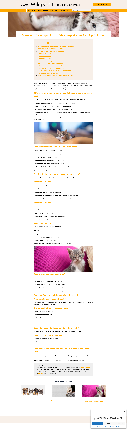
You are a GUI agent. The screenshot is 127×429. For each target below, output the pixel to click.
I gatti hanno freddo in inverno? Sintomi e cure (63, 400)
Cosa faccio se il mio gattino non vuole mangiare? (52, 68)
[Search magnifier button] (74, 10)
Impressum (117, 426)
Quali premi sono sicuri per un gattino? (49, 73)
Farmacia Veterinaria (42, 10)
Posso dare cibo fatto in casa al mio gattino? (50, 66)
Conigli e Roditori (54, 10)
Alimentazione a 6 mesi (45, 58)
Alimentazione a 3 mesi (45, 56)
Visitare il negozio (102, 4)
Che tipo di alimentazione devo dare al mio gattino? (51, 51)
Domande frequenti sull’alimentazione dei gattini (50, 63)
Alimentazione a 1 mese (45, 53)
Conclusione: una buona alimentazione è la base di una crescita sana (55, 75)
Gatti (33, 10)
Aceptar (97, 423)
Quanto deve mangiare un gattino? (46, 61)
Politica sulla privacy (101, 426)
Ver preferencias (120, 423)
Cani (29, 10)
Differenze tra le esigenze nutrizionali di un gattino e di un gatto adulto (56, 46)
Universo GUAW (65, 10)
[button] (124, 411)
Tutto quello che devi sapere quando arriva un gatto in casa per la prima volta (94, 401)
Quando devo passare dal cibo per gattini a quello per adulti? (55, 70)
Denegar (109, 423)
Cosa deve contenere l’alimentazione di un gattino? (51, 48)
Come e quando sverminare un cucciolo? (33, 400)
